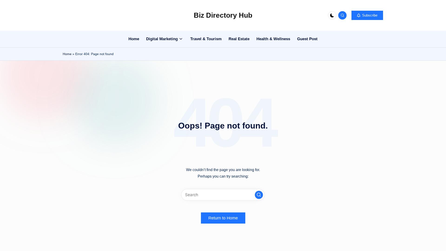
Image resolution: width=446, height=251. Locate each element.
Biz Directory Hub (223, 15)
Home (67, 54)
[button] (367, 15)
